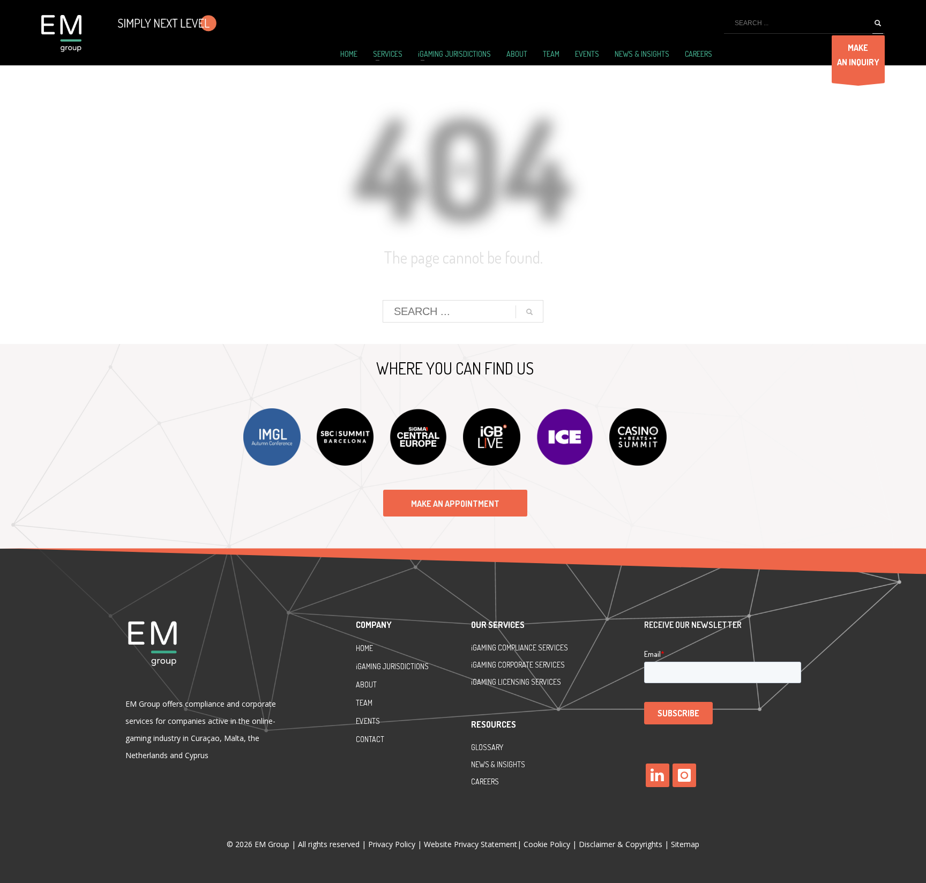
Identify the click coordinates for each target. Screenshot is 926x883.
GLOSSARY (487, 747)
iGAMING (484, 664)
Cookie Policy (547, 844)
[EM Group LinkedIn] (657, 775)
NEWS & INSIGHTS (498, 764)
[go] (877, 23)
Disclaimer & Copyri (620, 844)
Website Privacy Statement (470, 844)
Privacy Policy (392, 844)
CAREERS (485, 781)
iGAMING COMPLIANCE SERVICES (519, 647)
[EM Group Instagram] (684, 775)
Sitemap (685, 844)
